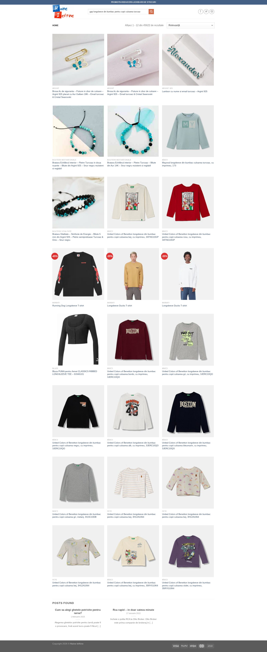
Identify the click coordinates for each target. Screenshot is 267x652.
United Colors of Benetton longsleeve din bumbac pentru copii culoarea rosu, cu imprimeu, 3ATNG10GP (186, 237)
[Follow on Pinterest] (211, 11)
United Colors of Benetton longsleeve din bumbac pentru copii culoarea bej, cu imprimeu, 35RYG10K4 (132, 584)
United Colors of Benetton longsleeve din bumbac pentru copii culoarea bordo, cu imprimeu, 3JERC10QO (131, 374)
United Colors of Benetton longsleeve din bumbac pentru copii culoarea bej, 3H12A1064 (131, 515)
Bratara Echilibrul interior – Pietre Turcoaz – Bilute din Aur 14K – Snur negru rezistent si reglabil (131, 164)
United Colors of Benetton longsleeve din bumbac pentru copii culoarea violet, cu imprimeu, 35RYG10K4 (186, 585)
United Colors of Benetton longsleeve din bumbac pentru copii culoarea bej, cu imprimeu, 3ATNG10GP (133, 235)
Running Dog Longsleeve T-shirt (68, 305)
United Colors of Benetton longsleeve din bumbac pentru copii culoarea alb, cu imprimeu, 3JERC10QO (133, 444)
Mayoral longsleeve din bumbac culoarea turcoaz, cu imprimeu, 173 (188, 164)
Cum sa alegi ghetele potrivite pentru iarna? (78, 611)
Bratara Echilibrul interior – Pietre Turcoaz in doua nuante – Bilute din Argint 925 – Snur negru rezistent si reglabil (78, 165)
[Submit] (151, 11)
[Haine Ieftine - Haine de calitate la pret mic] (67, 12)
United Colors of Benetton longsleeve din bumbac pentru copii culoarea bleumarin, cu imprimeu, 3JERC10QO (186, 445)
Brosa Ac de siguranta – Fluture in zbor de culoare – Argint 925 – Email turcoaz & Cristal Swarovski (132, 92)
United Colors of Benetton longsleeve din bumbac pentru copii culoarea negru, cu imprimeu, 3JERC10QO (76, 445)
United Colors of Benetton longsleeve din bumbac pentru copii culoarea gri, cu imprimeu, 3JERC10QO (187, 372)
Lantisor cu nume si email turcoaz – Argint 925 (184, 91)
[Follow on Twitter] (206, 11)
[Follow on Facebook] (200, 11)
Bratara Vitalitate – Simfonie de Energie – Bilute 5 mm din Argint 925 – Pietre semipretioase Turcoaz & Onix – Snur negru (77, 237)
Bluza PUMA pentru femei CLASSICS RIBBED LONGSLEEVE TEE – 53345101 (74, 372)
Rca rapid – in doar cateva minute (133, 609)
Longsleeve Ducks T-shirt (119, 305)
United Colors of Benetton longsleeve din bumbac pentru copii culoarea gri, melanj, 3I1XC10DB (76, 515)
